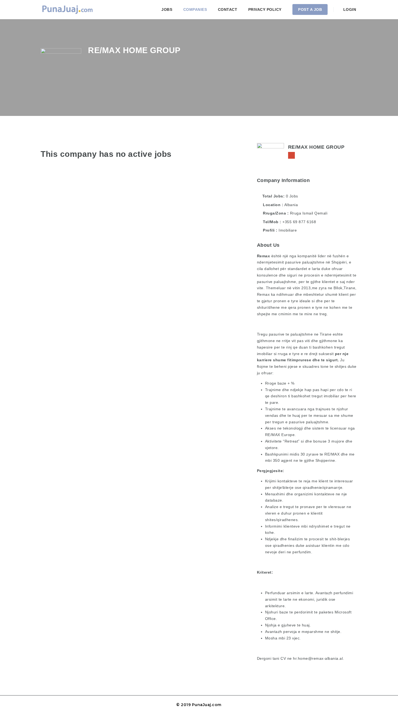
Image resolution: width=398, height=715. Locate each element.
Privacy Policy (265, 9)
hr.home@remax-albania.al (318, 658)
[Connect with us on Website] (291, 155)
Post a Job (310, 9)
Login (349, 9)
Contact (227, 9)
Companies (195, 9)
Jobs (166, 9)
